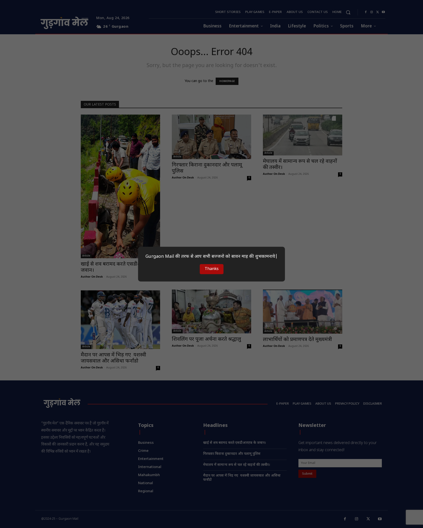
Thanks (212, 269)
